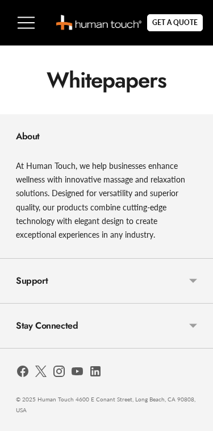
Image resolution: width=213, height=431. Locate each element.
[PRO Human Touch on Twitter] (41, 373)
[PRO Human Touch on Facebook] (23, 373)
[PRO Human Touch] (98, 22)
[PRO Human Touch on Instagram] (59, 373)
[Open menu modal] (26, 23)
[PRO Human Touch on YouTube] (77, 373)
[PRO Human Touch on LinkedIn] (95, 373)
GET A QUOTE (175, 22)
